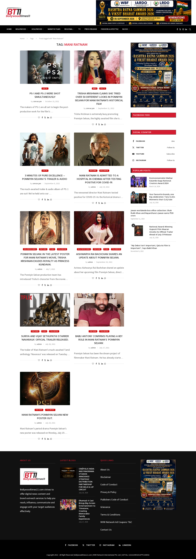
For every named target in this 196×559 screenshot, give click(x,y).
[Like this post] (39, 117)
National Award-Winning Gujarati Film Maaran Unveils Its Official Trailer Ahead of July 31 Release (161, 231)
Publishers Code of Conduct (114, 499)
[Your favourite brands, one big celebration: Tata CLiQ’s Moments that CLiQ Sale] (139, 198)
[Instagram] (183, 29)
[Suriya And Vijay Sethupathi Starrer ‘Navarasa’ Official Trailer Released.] (45, 310)
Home (9, 29)
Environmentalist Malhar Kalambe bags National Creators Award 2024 (161, 180)
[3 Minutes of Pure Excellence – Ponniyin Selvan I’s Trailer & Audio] (45, 149)
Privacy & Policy (108, 492)
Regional (68, 29)
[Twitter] (180, 29)
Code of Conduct (108, 484)
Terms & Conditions (110, 514)
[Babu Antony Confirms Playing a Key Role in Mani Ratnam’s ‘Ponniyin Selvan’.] (99, 310)
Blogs (125, 29)
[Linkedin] (186, 29)
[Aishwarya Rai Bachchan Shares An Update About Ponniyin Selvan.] (99, 227)
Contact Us (106, 529)
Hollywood (37, 29)
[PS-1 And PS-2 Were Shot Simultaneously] (45, 67)
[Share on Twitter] (45, 117)
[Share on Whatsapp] (51, 117)
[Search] (190, 29)
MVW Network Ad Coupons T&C (116, 522)
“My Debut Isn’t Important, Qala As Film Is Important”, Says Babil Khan (150, 246)
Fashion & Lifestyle (109, 29)
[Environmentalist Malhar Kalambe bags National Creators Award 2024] (139, 182)
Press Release (91, 29)
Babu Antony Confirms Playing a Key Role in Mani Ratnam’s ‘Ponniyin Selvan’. (99, 340)
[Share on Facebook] (42, 117)
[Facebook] (177, 29)
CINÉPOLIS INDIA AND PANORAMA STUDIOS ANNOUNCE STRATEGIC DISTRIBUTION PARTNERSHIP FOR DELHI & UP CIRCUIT (86, 479)
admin (93, 187)
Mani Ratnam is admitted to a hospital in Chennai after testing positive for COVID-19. (99, 179)
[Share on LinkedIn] (48, 117)
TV (79, 29)
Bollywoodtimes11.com (32, 489)
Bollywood (21, 29)
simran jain (37, 101)
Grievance (105, 507)
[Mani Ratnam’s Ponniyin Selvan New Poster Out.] (45, 388)
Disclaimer (105, 477)
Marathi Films (54, 29)
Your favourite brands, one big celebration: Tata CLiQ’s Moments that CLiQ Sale (162, 197)
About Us (105, 469)
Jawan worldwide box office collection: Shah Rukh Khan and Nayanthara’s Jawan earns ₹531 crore (152, 213)
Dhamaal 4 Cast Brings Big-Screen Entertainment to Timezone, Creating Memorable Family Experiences (87, 509)
